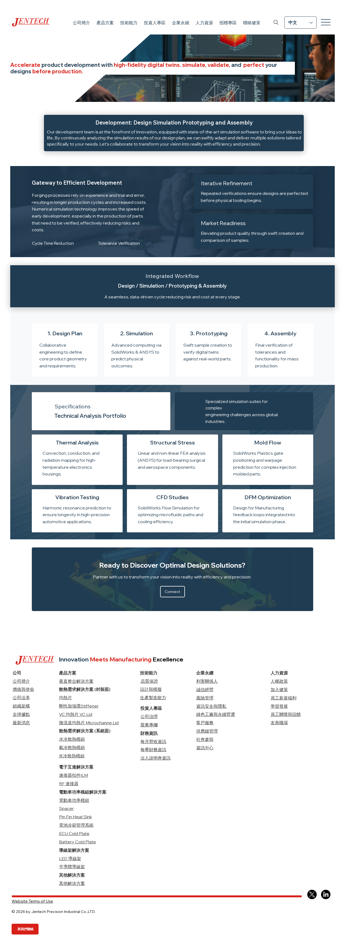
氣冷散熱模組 (72, 747)
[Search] (276, 22)
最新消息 (21, 722)
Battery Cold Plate (77, 841)
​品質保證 (149, 681)
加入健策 (279, 689)
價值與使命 (23, 689)
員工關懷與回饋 (286, 714)
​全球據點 (21, 714)
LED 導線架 (70, 858)
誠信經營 (204, 689)
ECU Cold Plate (74, 833)
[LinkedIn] (325, 894)
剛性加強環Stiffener (79, 706)
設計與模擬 (151, 689)
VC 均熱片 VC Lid (75, 714)
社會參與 (204, 739)
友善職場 (279, 722)
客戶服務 (204, 722)
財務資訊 (149, 733)
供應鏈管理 (207, 731)
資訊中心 (204, 747)
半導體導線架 (72, 866)
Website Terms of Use (32, 901)
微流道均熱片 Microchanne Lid (89, 722)
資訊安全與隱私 (211, 706)
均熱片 (65, 697)
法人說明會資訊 (155, 758)
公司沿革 (21, 697)
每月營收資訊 (153, 741)
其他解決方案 (72, 883)
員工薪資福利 (283, 698)
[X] (312, 894)
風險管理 (204, 698)
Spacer (66, 808)
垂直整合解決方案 (76, 681)
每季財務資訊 (153, 749)
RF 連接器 (68, 783)
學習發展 (279, 706)
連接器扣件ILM (73, 775)
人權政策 (279, 681)
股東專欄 (149, 724)
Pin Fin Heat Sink (75, 816)
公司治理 (149, 716)
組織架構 (21, 706)
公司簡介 (21, 681)
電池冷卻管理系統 (76, 825)
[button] (105, 23)
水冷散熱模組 (72, 739)
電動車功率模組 (74, 800)
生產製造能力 (153, 697)
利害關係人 (207, 681)
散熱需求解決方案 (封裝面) (85, 689)
